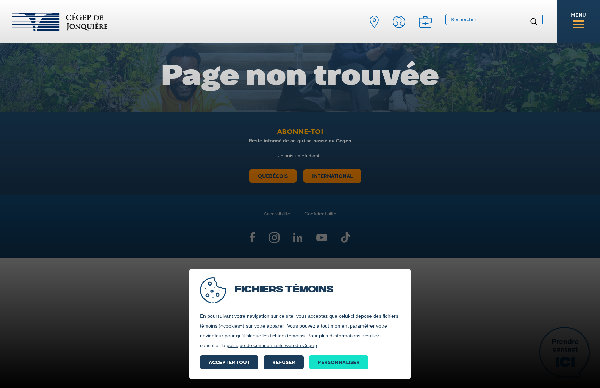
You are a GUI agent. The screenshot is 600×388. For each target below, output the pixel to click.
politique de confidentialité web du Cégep (272, 345)
